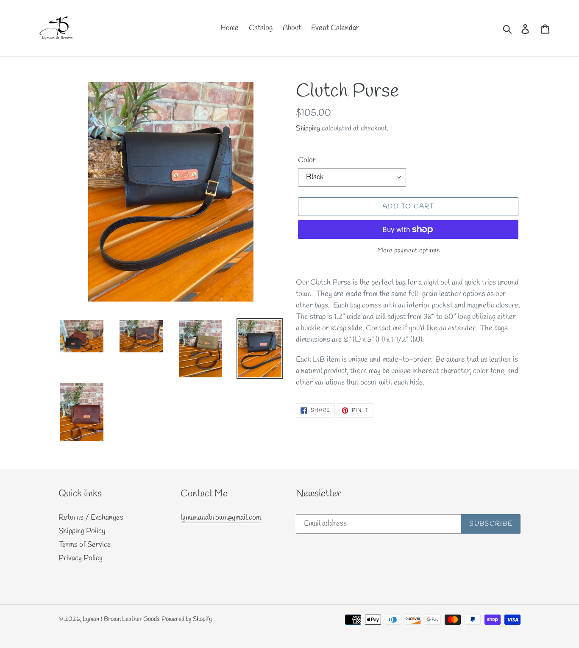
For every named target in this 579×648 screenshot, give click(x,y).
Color (307, 160)
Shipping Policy (81, 531)
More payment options (408, 250)
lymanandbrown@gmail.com (221, 517)
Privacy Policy (80, 558)
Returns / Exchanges (90, 517)
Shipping (308, 128)
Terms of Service (84, 545)
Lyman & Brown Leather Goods (121, 619)
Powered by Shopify (186, 619)
